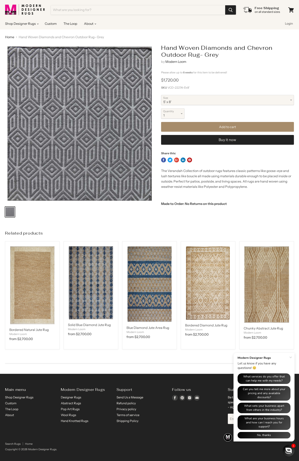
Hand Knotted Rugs (74, 421)
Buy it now (227, 140)
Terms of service (128, 415)
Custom (51, 24)
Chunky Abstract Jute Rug (263, 328)
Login (289, 23)
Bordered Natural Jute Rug (29, 330)
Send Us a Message (130, 397)
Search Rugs (13, 443)
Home (9, 37)
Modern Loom (175, 62)
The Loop (70, 24)
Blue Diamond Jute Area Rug (148, 328)
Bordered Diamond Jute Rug (206, 325)
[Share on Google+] (176, 160)
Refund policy (126, 403)
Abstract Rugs (71, 403)
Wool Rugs (68, 415)
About (89, 24)
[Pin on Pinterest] (189, 160)
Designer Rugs (71, 397)
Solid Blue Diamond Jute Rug (89, 325)
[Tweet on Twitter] (170, 160)
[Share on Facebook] (163, 160)
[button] (289, 451)
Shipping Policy (128, 421)
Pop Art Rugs (70, 409)
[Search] (230, 10)
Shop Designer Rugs (20, 24)
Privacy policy (126, 409)
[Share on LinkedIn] (183, 160)
